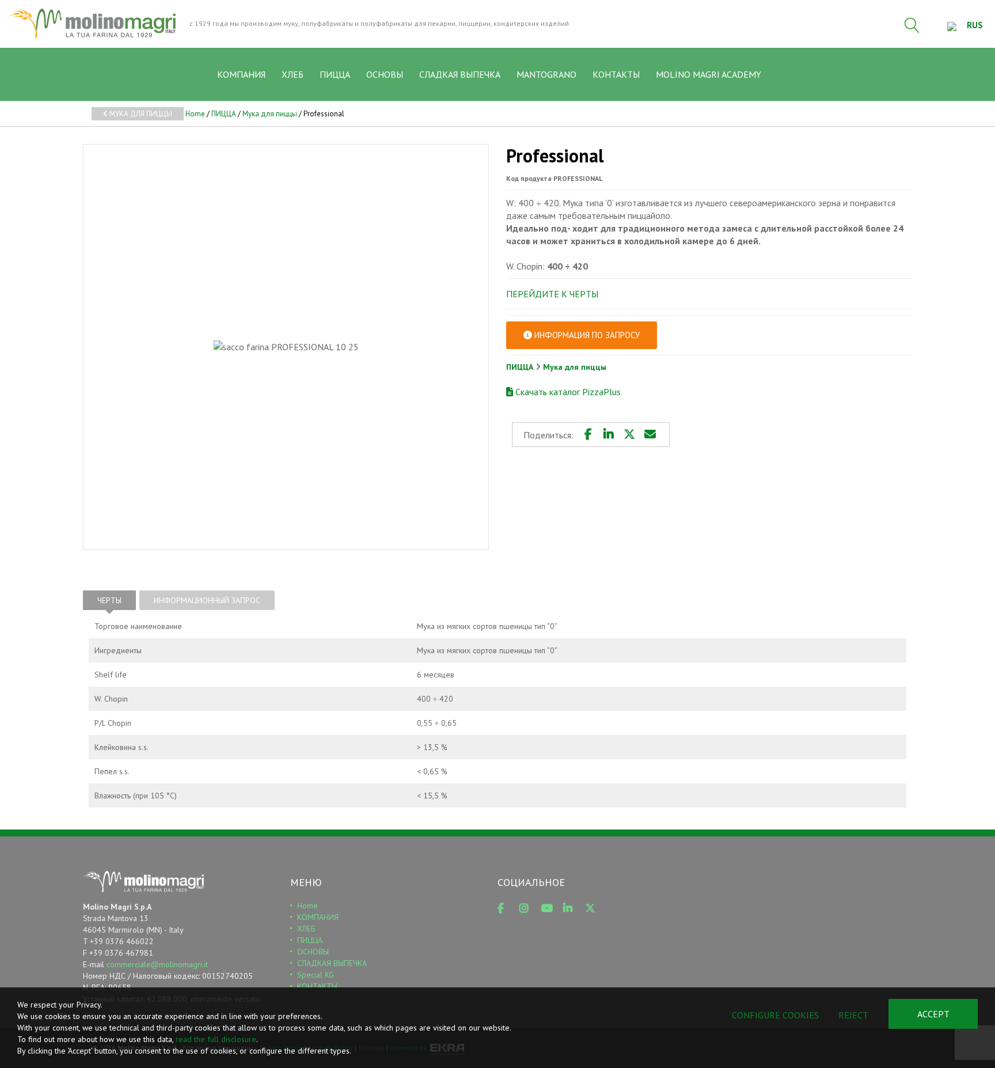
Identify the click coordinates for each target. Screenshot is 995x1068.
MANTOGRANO (546, 74)
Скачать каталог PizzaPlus (567, 391)
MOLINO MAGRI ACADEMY (708, 74)
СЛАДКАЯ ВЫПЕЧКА (459, 74)
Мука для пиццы (140, 114)
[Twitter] (629, 434)
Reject (853, 1015)
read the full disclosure (216, 1039)
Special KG (315, 974)
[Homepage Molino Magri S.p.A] (92, 23)
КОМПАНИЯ (241, 74)
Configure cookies (775, 1015)
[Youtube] (550, 908)
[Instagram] (528, 908)
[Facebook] (588, 434)
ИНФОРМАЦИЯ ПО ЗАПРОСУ (586, 335)
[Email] (650, 434)
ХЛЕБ (292, 74)
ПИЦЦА (335, 74)
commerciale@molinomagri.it (157, 964)
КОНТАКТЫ (616, 74)
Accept (933, 1014)
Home (195, 114)
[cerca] (912, 25)
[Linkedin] (608, 434)
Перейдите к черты (552, 294)
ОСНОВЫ (384, 74)
